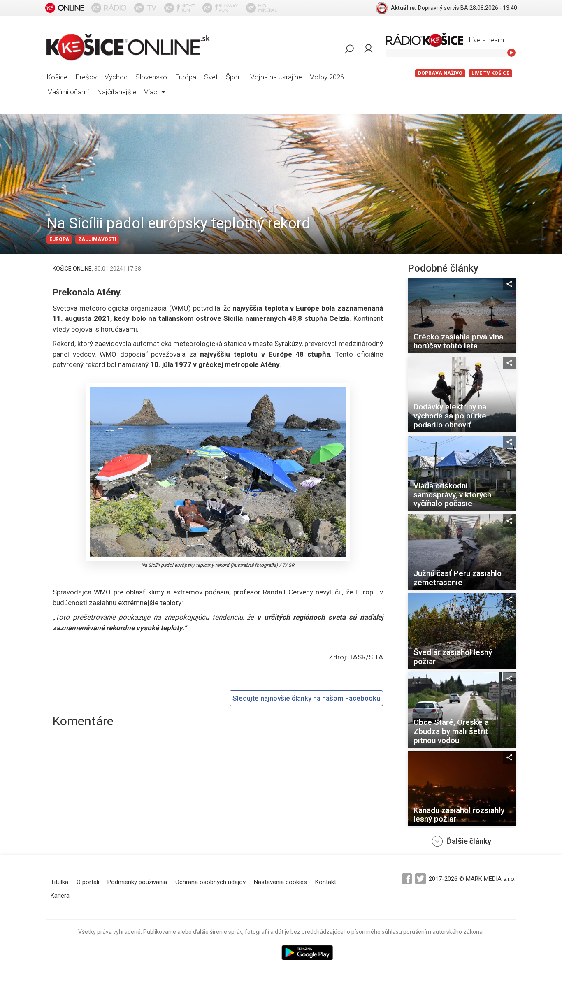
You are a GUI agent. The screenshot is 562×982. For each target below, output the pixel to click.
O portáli (88, 882)
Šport (234, 77)
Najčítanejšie (116, 92)
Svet (211, 77)
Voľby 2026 (327, 77)
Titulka (59, 882)
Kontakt (325, 882)
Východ (116, 77)
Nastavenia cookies (280, 882)
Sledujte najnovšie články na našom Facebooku (306, 698)
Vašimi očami (68, 92)
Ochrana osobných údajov (210, 882)
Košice (56, 77)
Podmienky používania (137, 882)
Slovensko (151, 77)
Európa (185, 77)
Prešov (86, 77)
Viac (151, 92)
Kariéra (60, 895)
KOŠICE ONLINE (72, 268)
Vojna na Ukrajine (276, 77)
